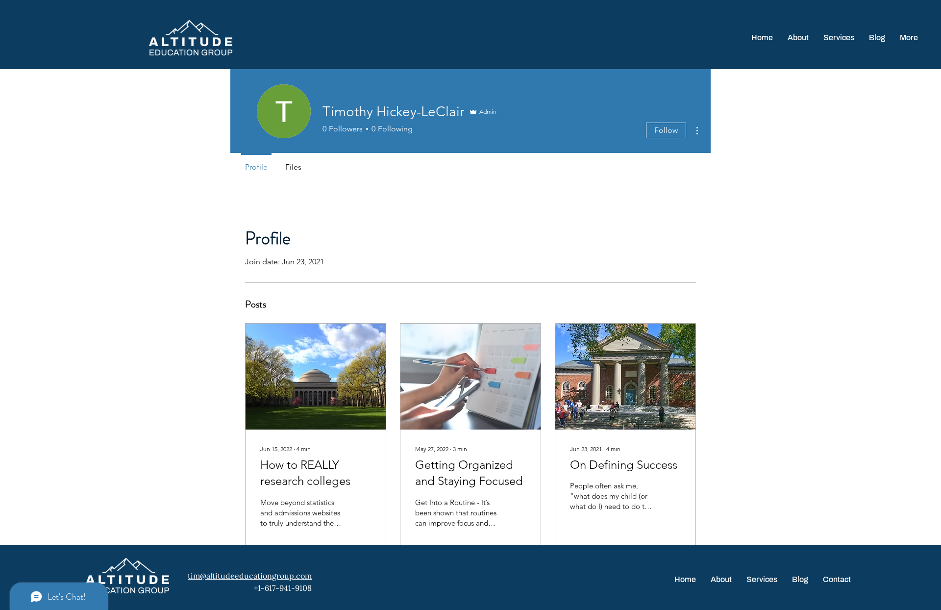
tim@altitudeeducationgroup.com (250, 576)
